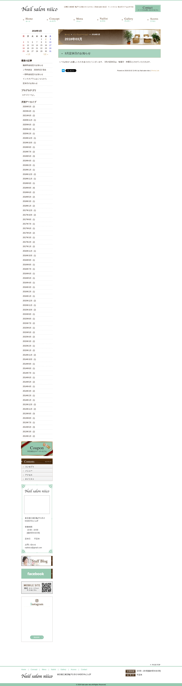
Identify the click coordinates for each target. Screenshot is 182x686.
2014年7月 (27, 373)
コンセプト (29, 467)
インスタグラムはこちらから (35, 79)
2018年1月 (27, 206)
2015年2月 (27, 346)
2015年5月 (27, 332)
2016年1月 (27, 296)
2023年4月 (27, 111)
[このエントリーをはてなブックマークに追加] (63, 70)
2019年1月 (27, 170)
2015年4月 (27, 337)
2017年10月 (27, 215)
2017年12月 (27, 210)
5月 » (46, 54)
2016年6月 (27, 273)
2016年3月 (27, 287)
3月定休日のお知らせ (78, 53)
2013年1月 (27, 436)
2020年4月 (27, 129)
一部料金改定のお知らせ (33, 74)
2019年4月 (27, 161)
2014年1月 (27, 400)
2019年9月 (27, 147)
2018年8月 (27, 188)
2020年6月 (27, 125)
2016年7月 (27, 269)
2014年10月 (27, 359)
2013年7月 (27, 422)
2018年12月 (27, 174)
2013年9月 (27, 414)
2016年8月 (27, 265)
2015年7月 (27, 323)
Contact (84, 670)
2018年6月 (27, 192)
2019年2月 (27, 165)
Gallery (63, 670)
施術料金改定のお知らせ (33, 65)
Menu (44, 670)
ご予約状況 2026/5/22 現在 (34, 70)
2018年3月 (27, 201)
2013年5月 (27, 427)
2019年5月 (27, 156)
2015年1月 (27, 350)
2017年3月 (27, 237)
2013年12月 (27, 404)
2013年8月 (27, 418)
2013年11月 (27, 409)
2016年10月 (27, 255)
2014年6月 (27, 377)
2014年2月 (27, 395)
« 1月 (28, 54)
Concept (34, 670)
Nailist (53, 670)
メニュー (28, 471)
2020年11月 (27, 120)
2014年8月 (27, 368)
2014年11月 (27, 355)
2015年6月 (27, 328)
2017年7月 (27, 224)
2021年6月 (27, 115)
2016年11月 (27, 251)
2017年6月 (27, 228)
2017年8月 (27, 219)
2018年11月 (27, 179)
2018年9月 (27, 183)
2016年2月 (27, 292)
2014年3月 (27, 391)
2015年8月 (27, 319)
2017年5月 (27, 233)
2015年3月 (27, 341)
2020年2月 (27, 133)
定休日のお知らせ (30, 83)
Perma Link (155, 70)
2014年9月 (27, 364)
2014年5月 (27, 382)
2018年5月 (27, 197)
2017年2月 (27, 242)
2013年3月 (27, 432)
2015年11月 (27, 305)
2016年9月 (27, 260)
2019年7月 (27, 152)
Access (73, 670)
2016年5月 (27, 278)
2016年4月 (27, 283)
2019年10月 (27, 143)
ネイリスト (29, 479)
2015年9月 (27, 314)
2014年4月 (27, 386)
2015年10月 (27, 310)
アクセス (28, 475)
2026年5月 (27, 107)
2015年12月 (27, 301)
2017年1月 (27, 246)
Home (23, 670)
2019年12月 (27, 138)
